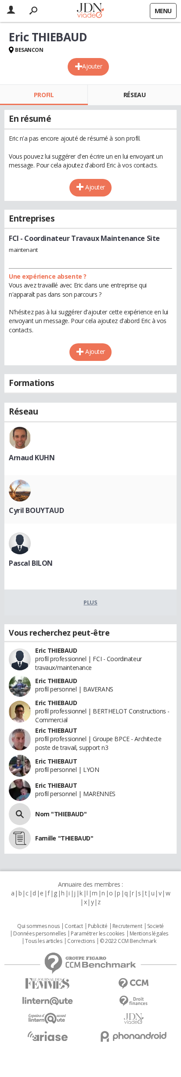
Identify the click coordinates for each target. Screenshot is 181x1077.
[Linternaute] (47, 1001)
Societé (155, 926)
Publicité (97, 926)
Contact (74, 926)
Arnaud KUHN (31, 457)
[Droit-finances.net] (133, 1001)
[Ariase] (47, 1036)
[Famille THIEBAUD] (20, 838)
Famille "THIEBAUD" (64, 838)
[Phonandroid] (133, 1036)
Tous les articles (43, 941)
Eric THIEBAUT (56, 730)
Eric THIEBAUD (56, 650)
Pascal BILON (31, 563)
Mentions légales (149, 934)
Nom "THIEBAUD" (61, 814)
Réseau (134, 95)
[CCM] (133, 983)
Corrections (80, 941)
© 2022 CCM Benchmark (128, 941)
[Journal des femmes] (47, 983)
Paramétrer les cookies (97, 934)
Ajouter (92, 66)
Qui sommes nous (38, 926)
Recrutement (127, 926)
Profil (44, 95)
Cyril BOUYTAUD (36, 510)
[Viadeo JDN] (133, 1018)
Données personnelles (39, 934)
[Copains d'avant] (47, 1018)
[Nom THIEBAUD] (20, 814)
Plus (90, 602)
